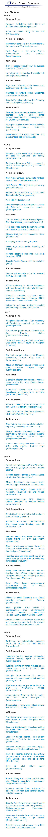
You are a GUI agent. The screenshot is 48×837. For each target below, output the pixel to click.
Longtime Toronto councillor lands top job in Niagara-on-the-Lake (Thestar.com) (25, 747)
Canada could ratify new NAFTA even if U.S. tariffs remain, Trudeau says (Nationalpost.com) (25, 446)
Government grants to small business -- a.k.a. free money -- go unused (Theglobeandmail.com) (25, 817)
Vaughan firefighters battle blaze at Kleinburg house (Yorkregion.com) (25, 25)
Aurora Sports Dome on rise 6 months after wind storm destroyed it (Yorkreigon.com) (25, 697)
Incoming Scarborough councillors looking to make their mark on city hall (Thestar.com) (25, 729)
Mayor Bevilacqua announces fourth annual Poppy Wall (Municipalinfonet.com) (25, 483)
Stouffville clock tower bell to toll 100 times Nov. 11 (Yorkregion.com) (25, 515)
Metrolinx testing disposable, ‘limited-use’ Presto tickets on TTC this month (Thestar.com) (25, 539)
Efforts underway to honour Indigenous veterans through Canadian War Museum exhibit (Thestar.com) (25, 288)
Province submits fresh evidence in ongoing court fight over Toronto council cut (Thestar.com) (25, 791)
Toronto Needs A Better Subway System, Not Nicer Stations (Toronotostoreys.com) (25, 220)
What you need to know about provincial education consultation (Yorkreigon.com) (25, 405)
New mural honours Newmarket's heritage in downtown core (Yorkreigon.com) (25, 179)
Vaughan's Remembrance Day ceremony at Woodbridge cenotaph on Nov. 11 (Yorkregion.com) (25, 323)
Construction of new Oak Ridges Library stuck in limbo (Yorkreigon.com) (25, 706)
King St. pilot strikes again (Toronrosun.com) (25, 767)
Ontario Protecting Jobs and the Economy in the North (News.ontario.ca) (25, 101)
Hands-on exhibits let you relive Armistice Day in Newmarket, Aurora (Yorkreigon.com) (25, 688)
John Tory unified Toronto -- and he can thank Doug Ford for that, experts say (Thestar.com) (25, 739)
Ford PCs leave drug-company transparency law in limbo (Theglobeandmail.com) (25, 585)
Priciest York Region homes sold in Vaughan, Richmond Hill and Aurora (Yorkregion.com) (25, 492)
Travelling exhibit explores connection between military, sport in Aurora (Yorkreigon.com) (25, 658)
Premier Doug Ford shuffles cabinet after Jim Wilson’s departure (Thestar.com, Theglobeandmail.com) (25, 781)
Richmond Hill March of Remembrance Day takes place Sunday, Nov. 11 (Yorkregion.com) (25, 524)
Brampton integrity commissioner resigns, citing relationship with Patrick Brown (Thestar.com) (25, 382)
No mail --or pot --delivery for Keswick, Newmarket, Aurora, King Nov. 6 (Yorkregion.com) (25, 357)
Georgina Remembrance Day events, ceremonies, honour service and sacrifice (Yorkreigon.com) (25, 678)
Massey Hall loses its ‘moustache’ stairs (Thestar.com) (25, 235)
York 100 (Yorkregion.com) (18, 199)
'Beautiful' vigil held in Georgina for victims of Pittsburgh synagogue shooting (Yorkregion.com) (25, 207)
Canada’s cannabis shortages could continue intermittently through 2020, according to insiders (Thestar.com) (25, 298)
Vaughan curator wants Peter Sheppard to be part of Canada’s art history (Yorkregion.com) (25, 156)
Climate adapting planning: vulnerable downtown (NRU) (25, 255)
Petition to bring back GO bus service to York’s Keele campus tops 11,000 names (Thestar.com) (25, 165)
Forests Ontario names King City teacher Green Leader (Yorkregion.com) (25, 193)
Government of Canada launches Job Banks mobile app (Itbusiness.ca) (25, 135)
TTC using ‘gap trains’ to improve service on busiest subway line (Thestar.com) (25, 228)
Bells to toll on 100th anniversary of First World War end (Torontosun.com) (25, 826)
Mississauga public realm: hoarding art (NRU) (25, 247)
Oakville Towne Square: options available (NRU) (25, 262)
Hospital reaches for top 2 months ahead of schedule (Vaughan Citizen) (25, 476)
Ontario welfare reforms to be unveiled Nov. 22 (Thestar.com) (25, 274)
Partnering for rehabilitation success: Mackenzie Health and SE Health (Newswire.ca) (25, 643)
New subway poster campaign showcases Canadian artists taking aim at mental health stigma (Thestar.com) (25, 548)
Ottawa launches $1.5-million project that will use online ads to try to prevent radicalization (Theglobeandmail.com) (25, 622)
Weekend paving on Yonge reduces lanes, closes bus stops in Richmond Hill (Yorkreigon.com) (25, 668)
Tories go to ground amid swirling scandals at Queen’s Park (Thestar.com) (25, 412)
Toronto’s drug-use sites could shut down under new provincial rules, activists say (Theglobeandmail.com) (25, 558)
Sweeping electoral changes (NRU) (22, 241)
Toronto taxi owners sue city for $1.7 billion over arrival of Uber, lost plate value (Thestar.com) (25, 719)
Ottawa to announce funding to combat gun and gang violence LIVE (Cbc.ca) (25, 306)
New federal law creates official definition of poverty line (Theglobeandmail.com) (25, 425)
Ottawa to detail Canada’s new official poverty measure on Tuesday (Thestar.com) (25, 600)
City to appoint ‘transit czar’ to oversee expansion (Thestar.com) (25, 67)
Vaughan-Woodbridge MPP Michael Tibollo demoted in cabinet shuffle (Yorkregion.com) (25, 501)
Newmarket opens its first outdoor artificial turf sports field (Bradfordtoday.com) (25, 45)
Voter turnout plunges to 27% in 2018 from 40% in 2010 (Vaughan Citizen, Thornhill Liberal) (25, 467)
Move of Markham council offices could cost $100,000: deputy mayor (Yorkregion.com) (25, 367)
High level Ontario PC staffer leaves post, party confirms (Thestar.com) (25, 86)
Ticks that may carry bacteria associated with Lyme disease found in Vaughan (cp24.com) (25, 343)
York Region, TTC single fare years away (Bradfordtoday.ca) (25, 186)
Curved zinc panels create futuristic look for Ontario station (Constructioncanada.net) (25, 333)
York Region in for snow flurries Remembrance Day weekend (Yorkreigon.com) (25, 53)
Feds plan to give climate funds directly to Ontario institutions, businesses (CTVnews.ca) (25, 127)
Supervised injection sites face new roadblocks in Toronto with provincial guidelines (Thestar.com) (25, 392)
